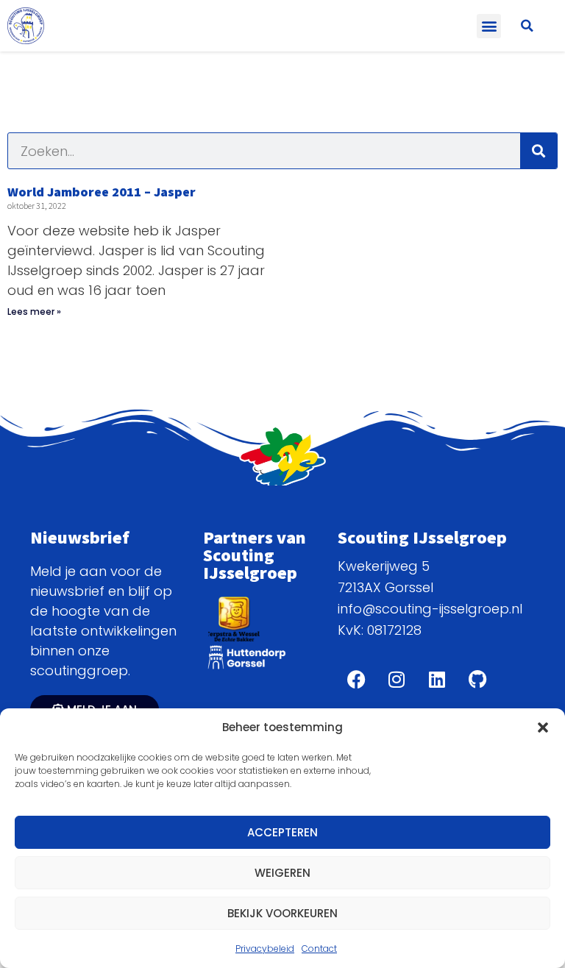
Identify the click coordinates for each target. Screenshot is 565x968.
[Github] (477, 679)
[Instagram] (396, 679)
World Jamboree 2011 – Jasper (101, 191)
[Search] (538, 150)
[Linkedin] (437, 679)
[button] (543, 727)
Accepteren (282, 832)
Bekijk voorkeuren (282, 913)
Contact (319, 948)
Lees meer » (34, 311)
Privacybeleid (264, 948)
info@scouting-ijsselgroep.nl (430, 608)
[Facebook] (356, 679)
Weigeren (282, 872)
